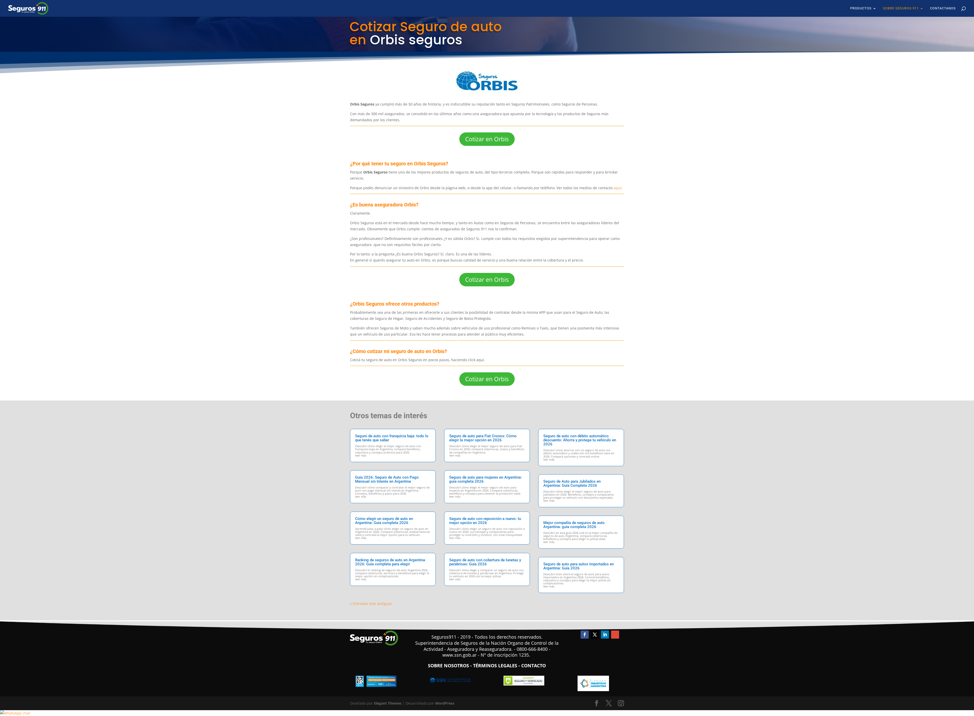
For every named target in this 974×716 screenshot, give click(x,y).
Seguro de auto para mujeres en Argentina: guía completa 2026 (485, 479)
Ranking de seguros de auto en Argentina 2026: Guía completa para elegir (390, 562)
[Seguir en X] (595, 635)
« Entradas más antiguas (371, 603)
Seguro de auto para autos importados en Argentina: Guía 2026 (578, 566)
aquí (617, 187)
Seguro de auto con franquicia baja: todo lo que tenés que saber (391, 438)
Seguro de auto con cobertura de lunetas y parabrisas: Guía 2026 (485, 562)
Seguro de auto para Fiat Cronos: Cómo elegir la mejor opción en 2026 (483, 438)
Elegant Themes (388, 703)
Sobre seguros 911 (901, 8)
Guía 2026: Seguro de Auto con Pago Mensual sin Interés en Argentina (387, 479)
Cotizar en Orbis (487, 139)
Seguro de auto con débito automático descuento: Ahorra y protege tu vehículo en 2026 (579, 440)
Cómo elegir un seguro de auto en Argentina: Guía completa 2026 (384, 520)
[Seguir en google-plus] (615, 635)
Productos (861, 8)
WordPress (444, 703)
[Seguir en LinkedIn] (605, 635)
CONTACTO (533, 665)
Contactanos (943, 8)
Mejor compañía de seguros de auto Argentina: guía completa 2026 (574, 524)
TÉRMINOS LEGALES (495, 665)
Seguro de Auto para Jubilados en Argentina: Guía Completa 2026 (572, 483)
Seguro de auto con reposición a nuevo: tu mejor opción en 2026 (485, 520)
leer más (360, 455)
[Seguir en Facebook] (585, 635)
